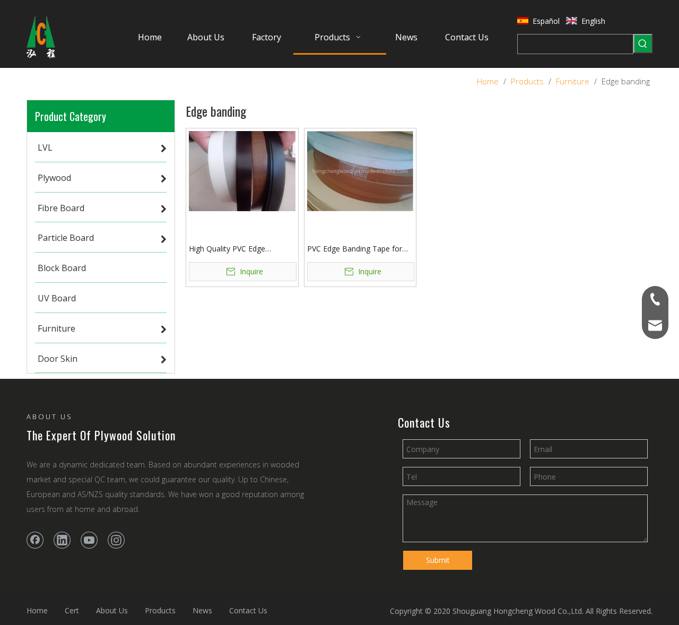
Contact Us (248, 610)
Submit (438, 560)
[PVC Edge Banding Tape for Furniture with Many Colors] (360, 170)
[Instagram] (116, 540)
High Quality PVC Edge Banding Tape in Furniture (233, 249)
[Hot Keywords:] (642, 43)
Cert (72, 610)
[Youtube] (89, 540)
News (202, 610)
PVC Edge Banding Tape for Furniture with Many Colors (354, 249)
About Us (112, 610)
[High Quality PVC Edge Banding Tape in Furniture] (242, 170)
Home (37, 610)
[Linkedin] (62, 540)
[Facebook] (35, 540)
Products (160, 610)
